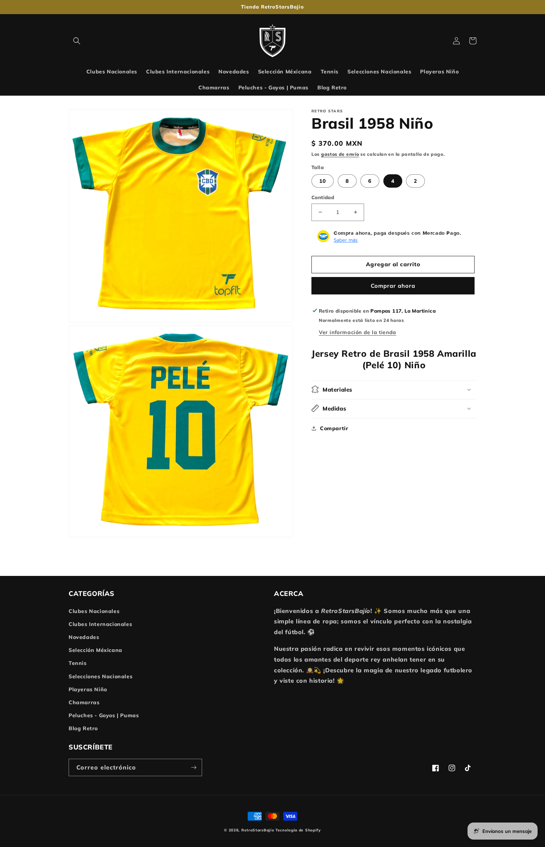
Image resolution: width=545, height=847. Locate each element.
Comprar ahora (393, 285)
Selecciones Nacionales (100, 676)
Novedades (84, 637)
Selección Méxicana (95, 650)
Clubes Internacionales (100, 624)
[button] (77, 41)
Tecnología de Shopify (298, 830)
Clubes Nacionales (94, 611)
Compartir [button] (334, 428)
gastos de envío (340, 154)
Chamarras (84, 702)
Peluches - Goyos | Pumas (104, 715)
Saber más (346, 239)
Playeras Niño (88, 689)
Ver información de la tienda (357, 332)
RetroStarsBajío (258, 830)
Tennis (78, 663)
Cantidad (322, 197)
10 (322, 181)
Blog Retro (83, 728)
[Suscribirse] (193, 767)
